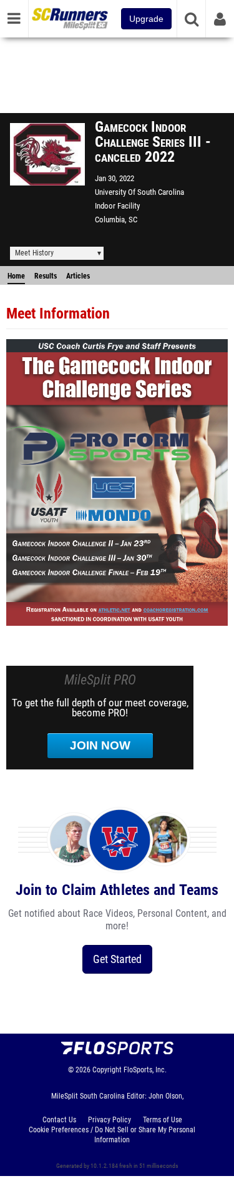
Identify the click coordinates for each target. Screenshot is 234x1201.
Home (16, 276)
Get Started (117, 959)
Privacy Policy (109, 1119)
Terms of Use (162, 1119)
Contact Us (59, 1119)
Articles (78, 276)
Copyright (107, 1069)
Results (45, 276)
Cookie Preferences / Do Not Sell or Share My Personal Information (112, 1134)
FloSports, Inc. (145, 1069)
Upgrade (146, 19)
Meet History (34, 253)
